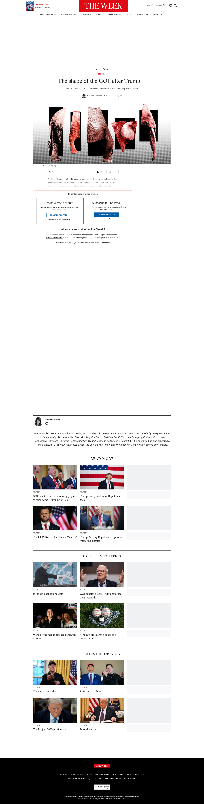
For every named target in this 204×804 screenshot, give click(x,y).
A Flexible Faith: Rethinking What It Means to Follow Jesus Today (93, 441)
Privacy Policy (124, 774)
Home (97, 69)
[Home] (41, 14)
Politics (105, 69)
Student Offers (158, 14)
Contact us (105, 243)
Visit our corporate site (131, 797)
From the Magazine (114, 14)
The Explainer (51, 14)
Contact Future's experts (81, 774)
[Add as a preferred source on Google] (102, 787)
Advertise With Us (76, 779)
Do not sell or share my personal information (114, 779)
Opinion (101, 74)
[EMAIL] (47, 423)
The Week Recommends (69, 14)
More (127, 14)
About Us (62, 774)
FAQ (88, 779)
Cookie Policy (139, 774)
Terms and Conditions (105, 774)
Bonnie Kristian (96, 96)
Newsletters (87, 14)
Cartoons (99, 14)
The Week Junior (142, 14)
